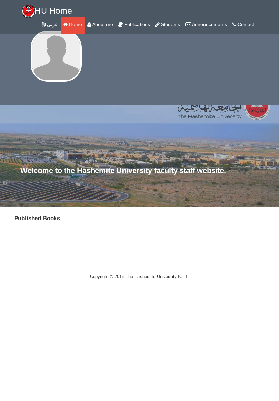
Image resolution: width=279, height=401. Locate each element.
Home (75, 24)
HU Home (53, 10)
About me (102, 24)
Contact (245, 24)
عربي (52, 24)
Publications (136, 24)
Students (170, 24)
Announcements (209, 24)
